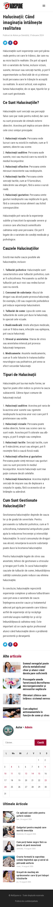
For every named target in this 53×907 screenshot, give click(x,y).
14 (33, 773)
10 (5, 773)
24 (5, 787)
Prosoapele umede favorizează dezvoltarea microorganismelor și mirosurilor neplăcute (36, 684)
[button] (44, 5)
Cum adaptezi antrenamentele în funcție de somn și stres (36, 712)
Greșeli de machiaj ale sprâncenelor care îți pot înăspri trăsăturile (32, 875)
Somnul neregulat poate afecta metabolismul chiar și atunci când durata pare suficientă (36, 668)
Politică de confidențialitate (26, 901)
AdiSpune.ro (16, 895)
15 (39, 773)
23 (46, 780)
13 (26, 773)
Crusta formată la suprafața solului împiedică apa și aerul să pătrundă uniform (32, 859)
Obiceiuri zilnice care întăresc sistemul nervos (36, 697)
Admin (15, 35)
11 (12, 773)
